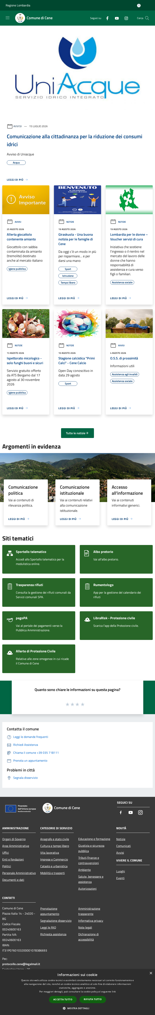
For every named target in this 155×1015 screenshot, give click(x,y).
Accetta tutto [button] (62, 999)
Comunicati (123, 846)
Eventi (120, 878)
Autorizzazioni (87, 888)
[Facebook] (106, 18)
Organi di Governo (14, 839)
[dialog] (77, 992)
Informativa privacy (90, 920)
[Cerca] (147, 18)
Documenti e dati (13, 879)
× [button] (150, 973)
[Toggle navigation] (7, 17)
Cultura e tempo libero (54, 846)
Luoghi (120, 871)
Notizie (70, 222)
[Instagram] (125, 18)
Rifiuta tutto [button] (93, 999)
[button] (77, 1008)
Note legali (85, 927)
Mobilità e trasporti (52, 873)
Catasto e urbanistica (53, 866)
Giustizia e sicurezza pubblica (91, 848)
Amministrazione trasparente (89, 911)
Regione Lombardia (18, 5)
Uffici (5, 852)
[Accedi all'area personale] (139, 5)
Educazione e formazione (94, 839)
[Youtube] (115, 18)
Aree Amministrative (15, 846)
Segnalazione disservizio (55, 920)
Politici (6, 866)
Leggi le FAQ (48, 927)
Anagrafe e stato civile (54, 839)
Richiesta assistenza (53, 934)
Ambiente (84, 869)
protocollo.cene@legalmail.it (21, 964)
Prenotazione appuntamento (49, 911)
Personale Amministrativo (19, 873)
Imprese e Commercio (54, 859)
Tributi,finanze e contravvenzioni (88, 860)
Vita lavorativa (49, 852)
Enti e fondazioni (13, 859)
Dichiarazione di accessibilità (88, 937)
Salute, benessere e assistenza (90, 879)
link (114, 991)
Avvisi (17, 126)
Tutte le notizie (75, 433)
